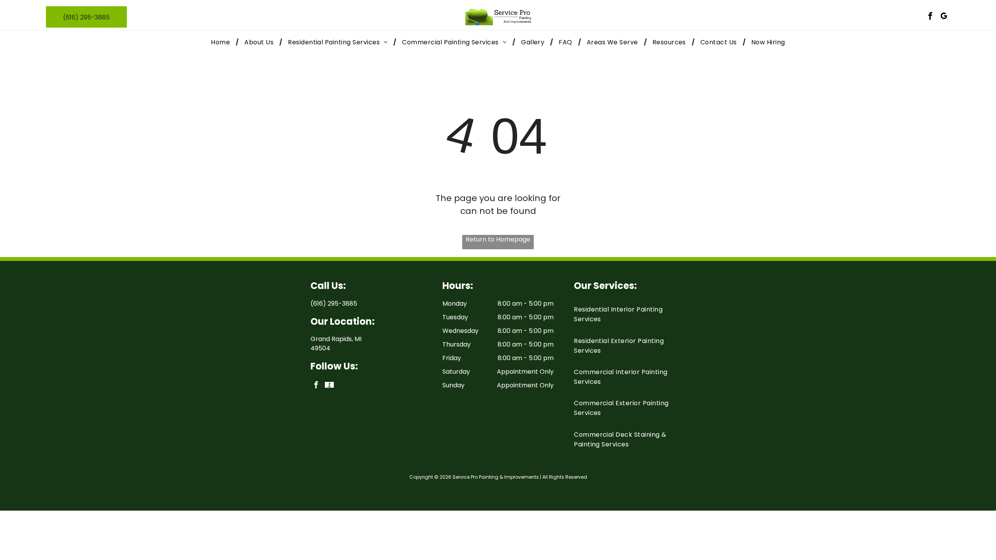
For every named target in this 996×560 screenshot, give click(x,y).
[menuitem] (221, 42)
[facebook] (930, 17)
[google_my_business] (944, 17)
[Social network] (329, 385)
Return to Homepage (498, 239)
